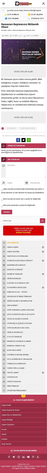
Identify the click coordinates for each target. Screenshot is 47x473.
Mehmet (36, 35)
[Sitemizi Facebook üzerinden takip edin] (9, 457)
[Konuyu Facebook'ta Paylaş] (18, 140)
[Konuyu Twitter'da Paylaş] (23, 140)
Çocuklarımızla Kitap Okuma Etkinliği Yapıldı (24, 10)
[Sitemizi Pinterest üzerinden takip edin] (33, 457)
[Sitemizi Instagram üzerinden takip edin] (18, 457)
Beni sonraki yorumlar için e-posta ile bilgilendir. (22, 199)
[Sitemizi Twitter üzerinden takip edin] (14, 457)
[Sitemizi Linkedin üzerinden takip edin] (23, 457)
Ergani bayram (11, 128)
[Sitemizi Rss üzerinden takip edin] (38, 457)
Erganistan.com (23, 464)
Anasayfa (3, 30)
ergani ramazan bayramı (27, 128)
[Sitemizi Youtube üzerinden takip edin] (28, 457)
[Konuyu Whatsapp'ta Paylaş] (29, 140)
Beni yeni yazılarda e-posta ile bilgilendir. (19, 205)
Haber (10, 30)
